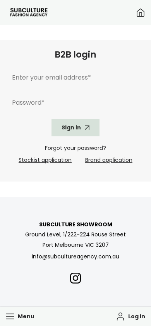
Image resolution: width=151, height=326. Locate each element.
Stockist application (45, 160)
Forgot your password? (75, 148)
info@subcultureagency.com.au (75, 256)
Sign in (71, 127)
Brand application (108, 160)
